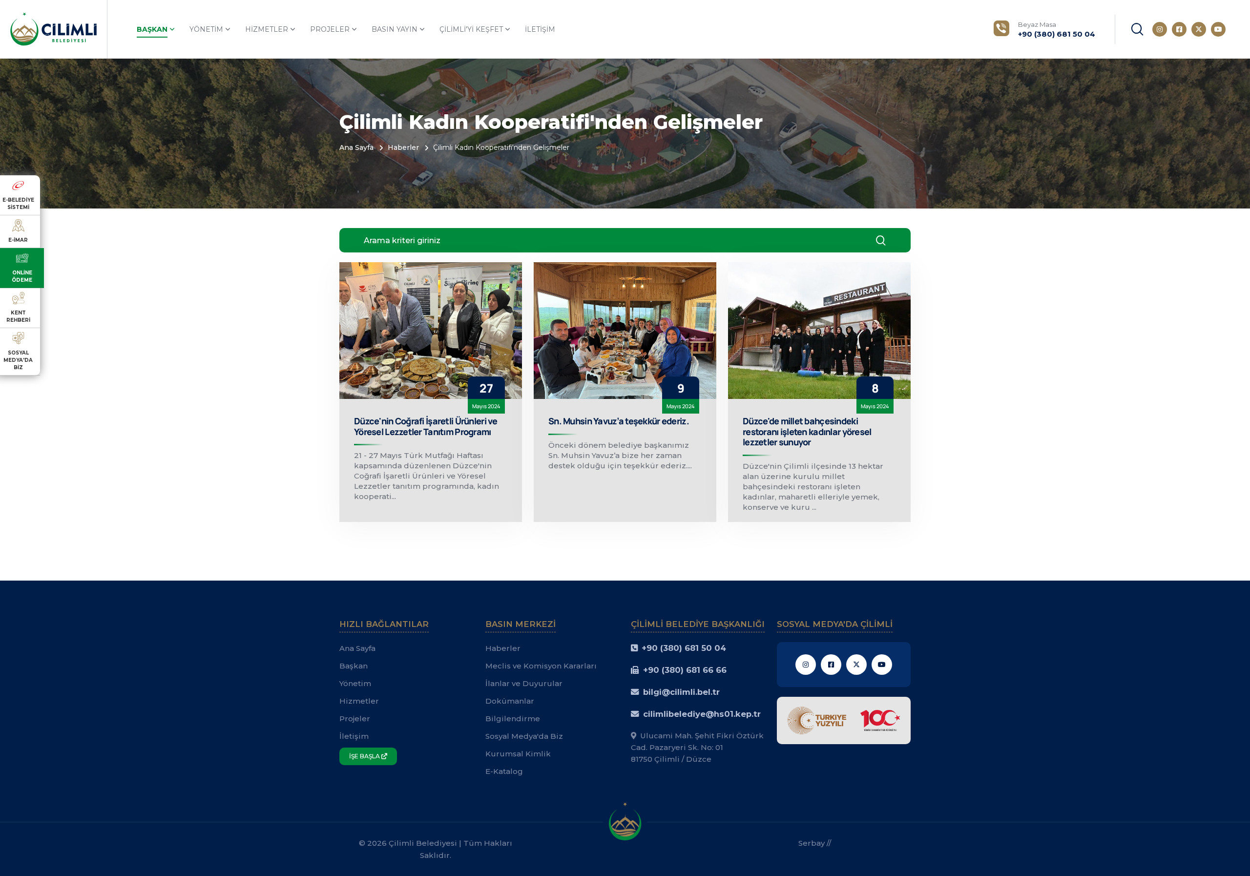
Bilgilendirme (512, 718)
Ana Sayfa (356, 147)
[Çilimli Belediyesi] (53, 28)
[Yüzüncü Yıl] (844, 719)
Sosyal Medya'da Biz (524, 736)
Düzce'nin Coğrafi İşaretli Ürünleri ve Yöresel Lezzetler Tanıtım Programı (426, 426)
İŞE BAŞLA (365, 756)
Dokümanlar (509, 701)
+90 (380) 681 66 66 (685, 670)
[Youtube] (1218, 29)
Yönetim (206, 29)
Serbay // (814, 843)
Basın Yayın (394, 29)
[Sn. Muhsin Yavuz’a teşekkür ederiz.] (625, 330)
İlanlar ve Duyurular (523, 683)
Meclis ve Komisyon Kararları (541, 665)
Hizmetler (266, 29)
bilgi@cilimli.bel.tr (681, 692)
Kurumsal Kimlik (518, 753)
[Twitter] (1198, 29)
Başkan (152, 29)
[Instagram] (1159, 29)
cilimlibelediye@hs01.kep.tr (702, 714)
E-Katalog (504, 771)
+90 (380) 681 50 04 (684, 648)
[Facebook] (1179, 29)
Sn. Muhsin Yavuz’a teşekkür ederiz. (618, 421)
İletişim (540, 29)
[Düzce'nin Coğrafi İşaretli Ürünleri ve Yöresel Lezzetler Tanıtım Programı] (430, 330)
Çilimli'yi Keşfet (471, 29)
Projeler (330, 29)
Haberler (403, 147)
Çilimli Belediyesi (423, 843)
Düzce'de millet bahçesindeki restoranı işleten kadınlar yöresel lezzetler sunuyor (807, 431)
